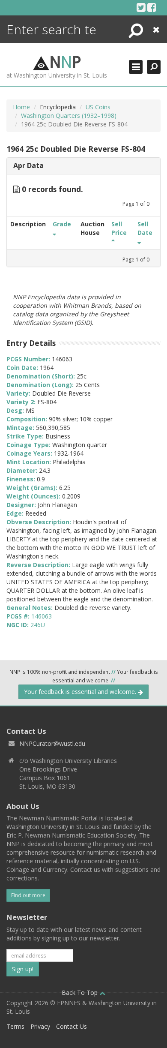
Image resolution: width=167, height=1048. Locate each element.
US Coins (98, 107)
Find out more (28, 895)
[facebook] (151, 7)
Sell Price (119, 228)
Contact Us (71, 1026)
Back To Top (80, 992)
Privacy (40, 1026)
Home (21, 107)
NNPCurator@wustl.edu (52, 743)
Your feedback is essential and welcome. (81, 692)
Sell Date (144, 228)
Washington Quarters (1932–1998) (68, 115)
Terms (15, 1026)
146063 (41, 616)
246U (37, 625)
